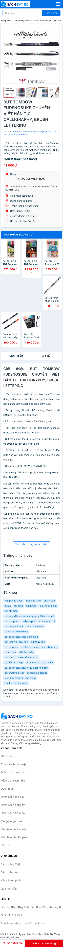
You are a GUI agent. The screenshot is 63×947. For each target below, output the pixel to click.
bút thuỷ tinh (38, 641)
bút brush (31, 605)
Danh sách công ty (13, 805)
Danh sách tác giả (12, 796)
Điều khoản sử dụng (13, 772)
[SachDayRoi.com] (21, 4)
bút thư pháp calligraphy (39, 662)
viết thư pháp (26, 652)
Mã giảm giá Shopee (14, 837)
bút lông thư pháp (14, 626)
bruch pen (10, 652)
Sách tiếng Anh (10, 872)
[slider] (9, 92)
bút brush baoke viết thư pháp (21, 657)
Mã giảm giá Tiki (11, 821)
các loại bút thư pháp (16, 683)
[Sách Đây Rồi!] (17, 716)
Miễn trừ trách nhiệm (14, 780)
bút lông (18, 605)
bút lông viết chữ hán (16, 641)
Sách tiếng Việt (10, 864)
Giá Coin (14, 937)
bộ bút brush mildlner (16, 631)
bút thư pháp (12, 621)
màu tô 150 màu (48, 605)
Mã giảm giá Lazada (14, 829)
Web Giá (4, 937)
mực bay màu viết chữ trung (20, 678)
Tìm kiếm (51, 13)
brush (8, 605)
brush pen (49, 600)
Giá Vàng (55, 934)
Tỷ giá (22, 934)
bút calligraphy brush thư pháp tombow (26, 667)
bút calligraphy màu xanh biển (21, 636)
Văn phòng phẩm (22, 20)
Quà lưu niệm (9, 888)
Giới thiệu (16, 355)
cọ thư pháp (11, 647)
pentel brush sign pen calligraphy (39, 647)
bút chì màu (11, 610)
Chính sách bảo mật (13, 764)
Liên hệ (5, 845)
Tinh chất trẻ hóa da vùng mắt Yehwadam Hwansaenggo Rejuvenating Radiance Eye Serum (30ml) (31, 693)
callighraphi (28, 621)
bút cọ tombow (35, 626)
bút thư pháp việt (14, 672)
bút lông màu (33, 600)
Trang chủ (6, 20)
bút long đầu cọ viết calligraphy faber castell (29, 616)
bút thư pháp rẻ (46, 621)
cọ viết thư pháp (14, 662)
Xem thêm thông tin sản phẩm (31, 544)
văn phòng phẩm (14, 600)
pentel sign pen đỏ (37, 672)
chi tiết (46, 355)
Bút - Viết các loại (42, 20)
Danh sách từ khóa (13, 813)
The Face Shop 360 (38, 934)
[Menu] (58, 3)
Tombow (16, 131)
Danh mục (7, 788)
